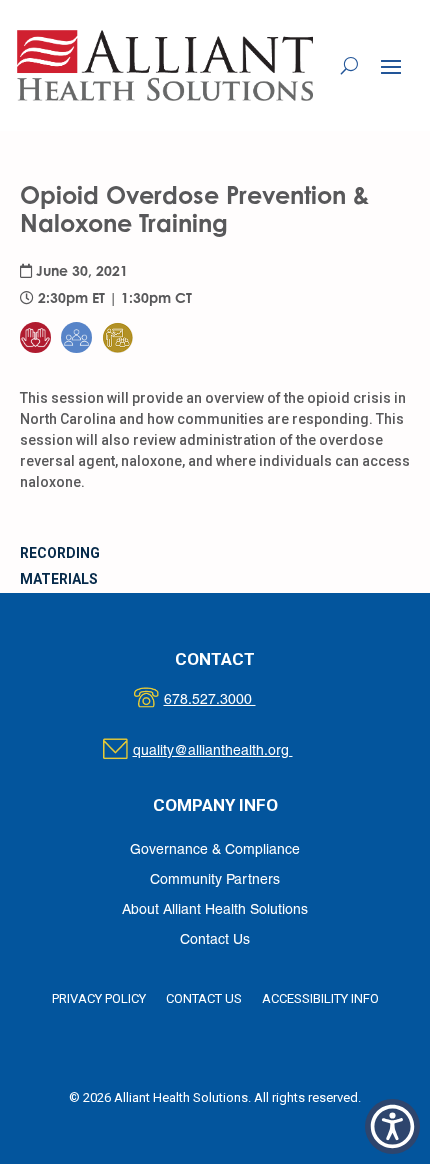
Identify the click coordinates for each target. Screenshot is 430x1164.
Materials (59, 579)
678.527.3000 (230, 700)
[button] (391, 66)
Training (130, 297)
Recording (60, 553)
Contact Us (215, 940)
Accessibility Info (320, 998)
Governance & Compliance (215, 850)
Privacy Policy (99, 998)
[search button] (349, 65)
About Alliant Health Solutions (215, 910)
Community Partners (215, 880)
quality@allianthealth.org (230, 751)
